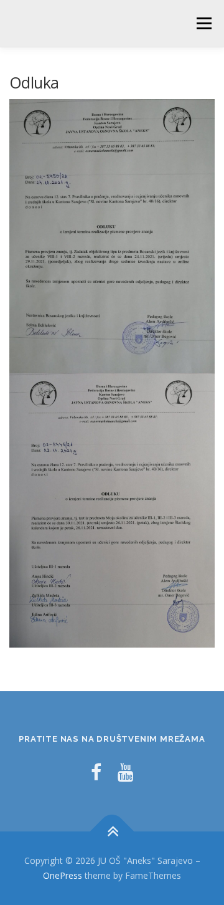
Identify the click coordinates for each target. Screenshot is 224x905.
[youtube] (126, 772)
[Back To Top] (112, 832)
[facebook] (96, 772)
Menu (203, 23)
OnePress (62, 875)
